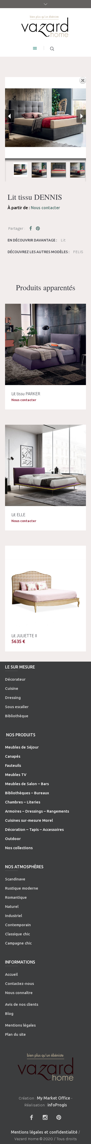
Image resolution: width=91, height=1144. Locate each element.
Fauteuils (13, 765)
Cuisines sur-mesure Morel (29, 820)
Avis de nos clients (21, 1004)
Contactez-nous (19, 983)
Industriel (13, 915)
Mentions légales (20, 1025)
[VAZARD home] (45, 26)
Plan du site (15, 1034)
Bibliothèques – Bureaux (27, 793)
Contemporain (18, 925)
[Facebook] (31, 1117)
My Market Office (53, 1098)
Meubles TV (15, 774)
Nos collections (19, 848)
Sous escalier (17, 707)
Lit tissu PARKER (25, 393)
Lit (63, 240)
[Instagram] (45, 1117)
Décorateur (15, 679)
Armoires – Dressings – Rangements (37, 811)
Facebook (32, 228)
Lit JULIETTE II (24, 635)
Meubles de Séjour (22, 747)
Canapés (12, 756)
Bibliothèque (16, 716)
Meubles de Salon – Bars (27, 784)
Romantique (16, 897)
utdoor (14, 838)
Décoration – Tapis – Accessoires (34, 829)
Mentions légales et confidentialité (44, 1132)
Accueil (11, 974)
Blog (9, 1013)
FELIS (78, 251)
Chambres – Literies (22, 802)
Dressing (13, 697)
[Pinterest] (58, 1117)
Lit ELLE (18, 514)
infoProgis (57, 1105)
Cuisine (11, 688)
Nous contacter (45, 207)
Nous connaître (19, 992)
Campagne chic (18, 943)
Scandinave (15, 879)
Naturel (11, 906)
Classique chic (17, 934)
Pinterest (38, 228)
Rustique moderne (21, 888)
